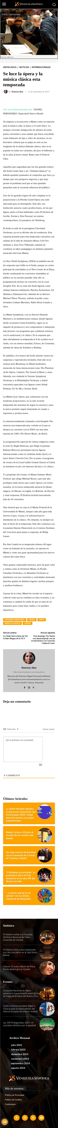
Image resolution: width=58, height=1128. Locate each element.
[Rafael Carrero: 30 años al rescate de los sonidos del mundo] (44, 835)
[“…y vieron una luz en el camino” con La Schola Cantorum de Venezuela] (44, 896)
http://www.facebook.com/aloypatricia (29, 672)
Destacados (15, 14)
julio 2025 (16, 1045)
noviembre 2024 (20, 1058)
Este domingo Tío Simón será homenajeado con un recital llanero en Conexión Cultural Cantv (43, 639)
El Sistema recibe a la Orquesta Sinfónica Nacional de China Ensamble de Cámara (17, 937)
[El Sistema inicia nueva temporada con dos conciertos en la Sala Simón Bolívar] (47, 952)
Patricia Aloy (17, 92)
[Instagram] (29, 687)
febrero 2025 (18, 1049)
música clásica (12, 623)
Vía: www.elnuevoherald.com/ (17, 109)
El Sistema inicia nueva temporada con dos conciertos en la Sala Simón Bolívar (20, 952)
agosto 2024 (18, 1068)
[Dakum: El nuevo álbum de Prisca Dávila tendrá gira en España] (47, 968)
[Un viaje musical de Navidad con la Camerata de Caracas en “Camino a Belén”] (44, 855)
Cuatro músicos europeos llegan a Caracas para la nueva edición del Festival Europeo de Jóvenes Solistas (20, 1009)
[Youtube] (41, 1118)
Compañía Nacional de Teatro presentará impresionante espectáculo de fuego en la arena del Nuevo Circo (21, 993)
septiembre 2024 (20, 1063)
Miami (32, 620)
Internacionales (41, 67)
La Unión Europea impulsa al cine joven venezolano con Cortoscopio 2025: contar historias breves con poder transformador (21, 815)
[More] (42, 100)
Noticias (24, 67)
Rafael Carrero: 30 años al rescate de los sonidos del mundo (19, 835)
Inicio (4, 14)
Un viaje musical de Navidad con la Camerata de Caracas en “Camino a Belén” (21, 855)
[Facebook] (24, 687)
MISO (41, 620)
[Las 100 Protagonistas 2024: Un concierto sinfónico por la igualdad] (47, 1024)
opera (27, 623)
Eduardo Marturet (15, 620)
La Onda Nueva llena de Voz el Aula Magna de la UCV (15, 637)
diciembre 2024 (19, 1054)
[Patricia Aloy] (6, 91)
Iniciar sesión (48, 729)
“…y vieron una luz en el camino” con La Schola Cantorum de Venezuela (18, 896)
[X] (33, 687)
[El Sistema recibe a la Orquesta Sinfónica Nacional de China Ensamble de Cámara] (47, 937)
